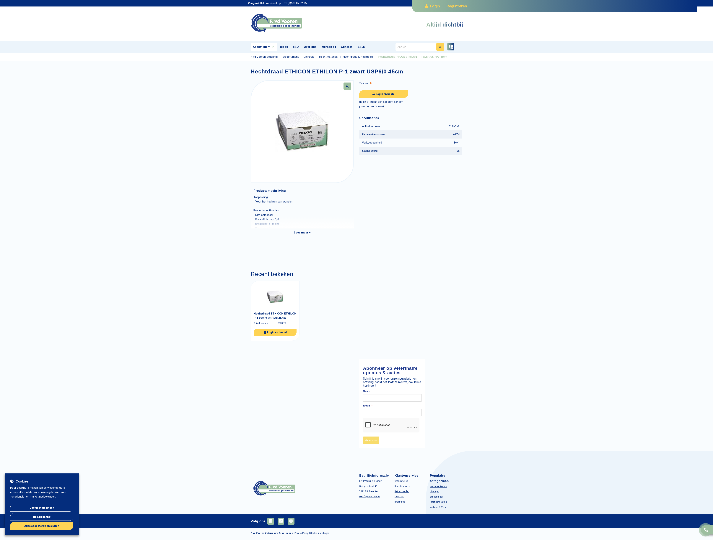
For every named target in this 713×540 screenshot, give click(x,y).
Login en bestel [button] (385, 94)
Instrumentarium (438, 486)
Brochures (400, 502)
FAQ (296, 47)
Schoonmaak (436, 496)
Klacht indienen (402, 486)
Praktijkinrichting (438, 502)
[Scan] (450, 46)
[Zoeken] (440, 47)
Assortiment (262, 47)
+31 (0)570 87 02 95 (294, 3)
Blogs (284, 47)
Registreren (457, 6)
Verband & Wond (438, 507)
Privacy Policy (301, 533)
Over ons (310, 47)
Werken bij (328, 47)
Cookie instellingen (42, 507)
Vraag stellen (401, 481)
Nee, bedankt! (42, 516)
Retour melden (402, 491)
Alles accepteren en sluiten (41, 525)
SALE (361, 47)
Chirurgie (434, 491)
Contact (346, 47)
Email (368, 405)
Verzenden (371, 440)
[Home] (302, 23)
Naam (366, 391)
